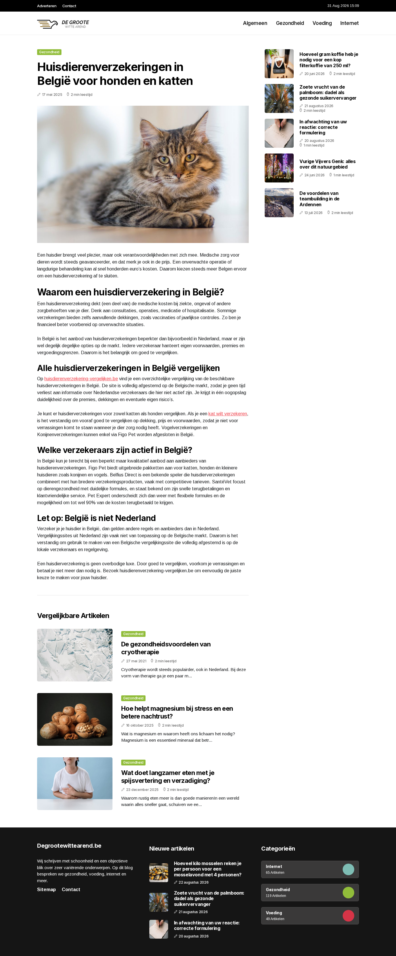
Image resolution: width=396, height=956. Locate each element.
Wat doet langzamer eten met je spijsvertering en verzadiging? (168, 776)
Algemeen (255, 23)
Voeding (322, 23)
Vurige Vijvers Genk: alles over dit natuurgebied (327, 164)
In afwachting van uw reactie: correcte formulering (323, 127)
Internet (349, 23)
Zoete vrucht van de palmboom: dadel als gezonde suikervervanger (328, 92)
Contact (69, 5)
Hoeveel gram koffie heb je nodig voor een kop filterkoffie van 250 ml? (328, 59)
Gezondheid (290, 23)
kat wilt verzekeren (227, 413)
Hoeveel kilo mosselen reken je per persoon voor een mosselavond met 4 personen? (207, 869)
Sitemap (46, 889)
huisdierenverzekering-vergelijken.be (81, 378)
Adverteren (47, 5)
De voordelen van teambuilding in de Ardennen (319, 198)
